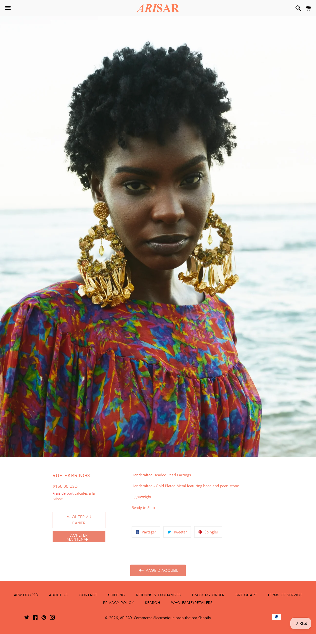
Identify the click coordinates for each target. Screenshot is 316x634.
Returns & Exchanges (158, 594)
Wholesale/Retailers (192, 602)
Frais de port (63, 493)
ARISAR (126, 617)
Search (152, 602)
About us (58, 594)
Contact (88, 594)
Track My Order (208, 594)
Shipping (116, 594)
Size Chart (246, 594)
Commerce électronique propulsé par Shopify (172, 617)
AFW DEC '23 (26, 594)
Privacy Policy (118, 602)
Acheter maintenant (79, 537)
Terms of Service (285, 594)
